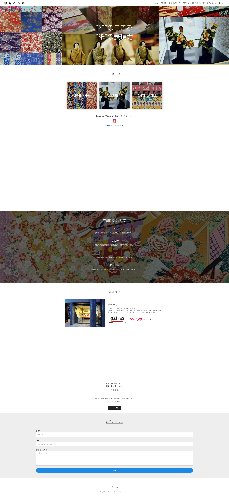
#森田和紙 (108, 125)
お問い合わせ (211, 3)
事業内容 (163, 3)
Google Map (114, 408)
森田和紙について (175, 3)
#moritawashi (119, 125)
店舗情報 (186, 3)
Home (156, 3)
